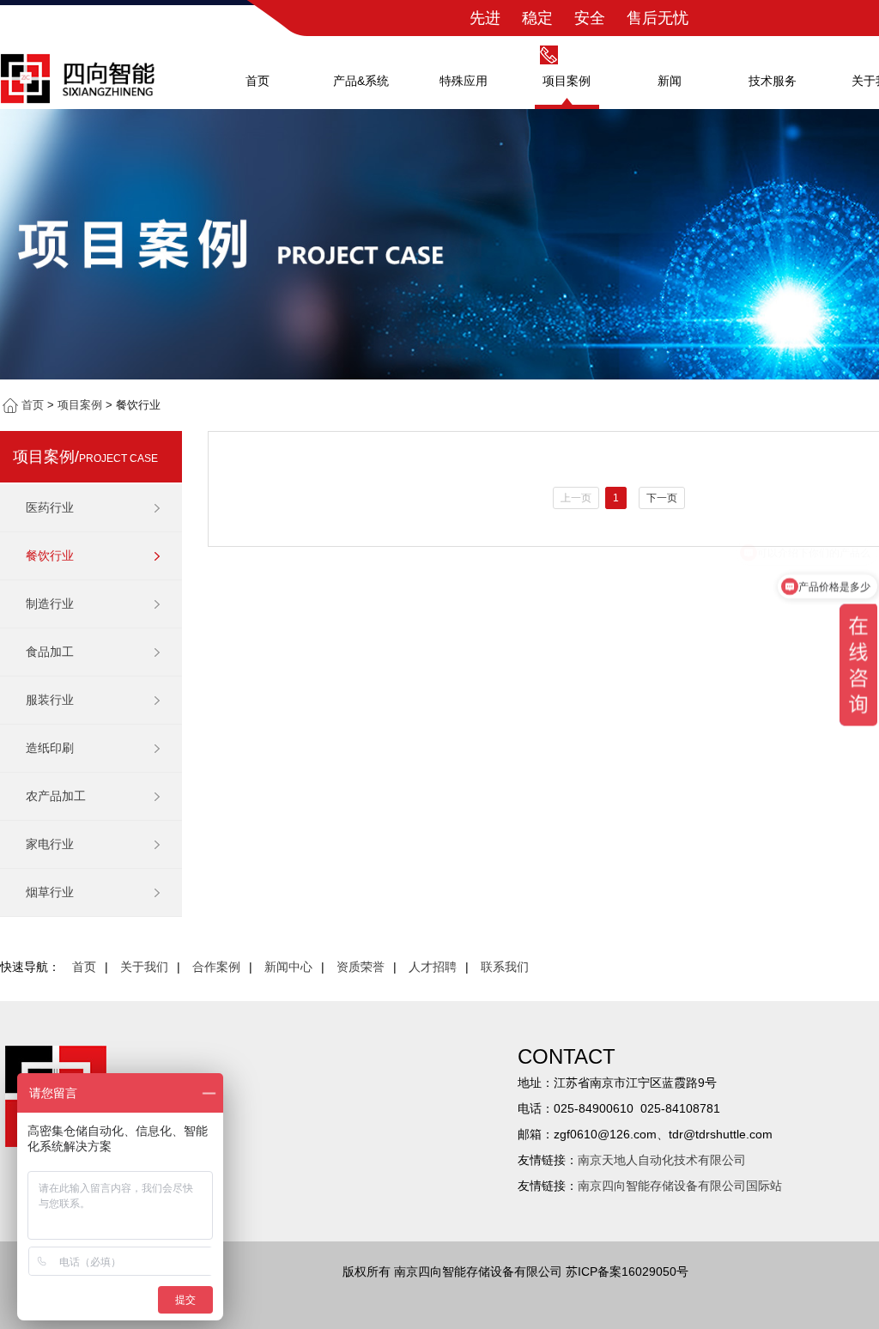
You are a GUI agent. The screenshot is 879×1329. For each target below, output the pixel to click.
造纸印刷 (50, 748)
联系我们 (505, 967)
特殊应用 (464, 81)
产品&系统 (361, 81)
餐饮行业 (50, 555)
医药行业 (50, 507)
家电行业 (50, 844)
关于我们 (144, 967)
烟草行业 (50, 892)
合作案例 (216, 967)
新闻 (670, 81)
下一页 (661, 498)
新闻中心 (288, 967)
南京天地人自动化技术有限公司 (662, 1160)
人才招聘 (433, 967)
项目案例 (567, 81)
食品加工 (50, 651)
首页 (258, 81)
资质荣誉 (360, 967)
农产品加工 (56, 796)
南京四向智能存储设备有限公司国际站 (680, 1185)
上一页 (576, 498)
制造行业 (50, 603)
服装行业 (50, 700)
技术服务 (773, 81)
